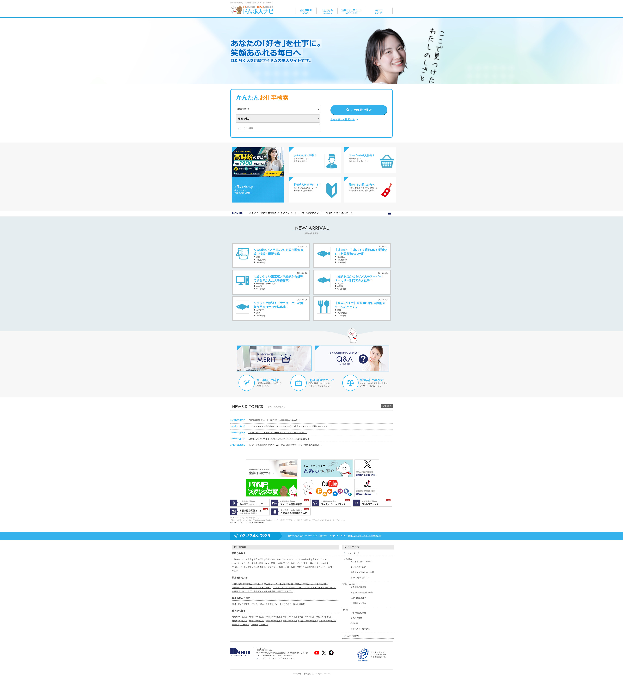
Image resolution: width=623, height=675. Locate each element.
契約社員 (264, 604)
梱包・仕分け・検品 (317, 563)
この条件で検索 (361, 110)
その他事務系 (305, 559)
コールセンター (290, 559)
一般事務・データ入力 (241, 559)
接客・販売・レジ (261, 563)
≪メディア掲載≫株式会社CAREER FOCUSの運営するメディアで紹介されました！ (285, 445)
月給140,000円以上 (308, 621)
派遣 (234, 604)
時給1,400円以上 (306, 617)
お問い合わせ (354, 536)
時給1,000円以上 (239, 617)
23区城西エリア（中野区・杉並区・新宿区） (251, 587)
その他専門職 (309, 567)
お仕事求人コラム (358, 603)
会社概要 (354, 623)
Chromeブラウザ (236, 522)
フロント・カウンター (241, 563)
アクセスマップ (287, 658)
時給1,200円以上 (273, 617)
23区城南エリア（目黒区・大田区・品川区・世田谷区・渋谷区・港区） (304, 587)
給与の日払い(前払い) (359, 577)
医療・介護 (284, 567)
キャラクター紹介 (358, 567)
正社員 (255, 604)
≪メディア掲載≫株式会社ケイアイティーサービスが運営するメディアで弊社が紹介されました (300, 213)
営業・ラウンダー (320, 559)
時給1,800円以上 (273, 621)
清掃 (305, 563)
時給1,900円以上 (290, 621)
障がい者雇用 (299, 604)
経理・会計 (258, 559)
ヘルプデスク (271, 567)
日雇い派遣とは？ (358, 598)
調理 (273, 563)
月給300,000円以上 (259, 624)
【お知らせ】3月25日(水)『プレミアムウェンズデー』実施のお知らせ (278, 439)
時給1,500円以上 (323, 617)
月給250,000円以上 (240, 624)
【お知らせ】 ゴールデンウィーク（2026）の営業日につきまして (277, 432)
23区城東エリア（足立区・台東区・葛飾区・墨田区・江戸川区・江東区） (296, 584)
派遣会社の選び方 (372, 380)
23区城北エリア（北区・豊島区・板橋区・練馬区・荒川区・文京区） (262, 591)
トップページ (353, 553)
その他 (235, 571)
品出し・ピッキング (241, 567)
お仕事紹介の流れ (268, 380)
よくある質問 (356, 618)
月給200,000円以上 (327, 621)
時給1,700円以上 (256, 621)
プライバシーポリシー (371, 536)
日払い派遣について (321, 380)
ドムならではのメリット (361, 561)
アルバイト (274, 604)
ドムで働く (286, 604)
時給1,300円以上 (290, 617)
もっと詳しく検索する (342, 119)
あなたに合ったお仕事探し (362, 592)
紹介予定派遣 (244, 604)
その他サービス (294, 563)
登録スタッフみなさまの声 (362, 572)
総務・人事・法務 (273, 559)
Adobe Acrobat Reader (255, 522)
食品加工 (281, 563)
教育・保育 (296, 567)
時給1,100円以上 (256, 617)
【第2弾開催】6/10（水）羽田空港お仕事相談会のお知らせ (274, 420)
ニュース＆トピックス (360, 629)
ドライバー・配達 (324, 567)
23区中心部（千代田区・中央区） (247, 584)
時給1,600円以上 (239, 621)
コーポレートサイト (267, 658)
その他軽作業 (257, 567)
